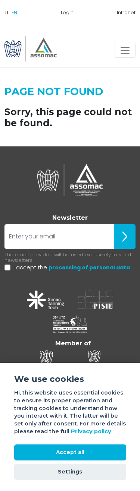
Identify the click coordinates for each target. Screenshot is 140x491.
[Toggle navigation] (125, 50)
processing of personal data (89, 267)
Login (67, 12)
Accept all (70, 452)
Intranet (126, 12)
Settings (70, 472)
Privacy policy (91, 431)
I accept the (71, 267)
